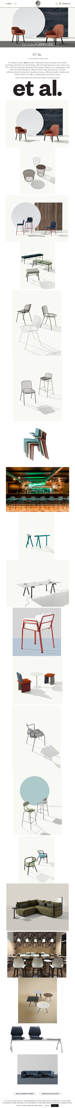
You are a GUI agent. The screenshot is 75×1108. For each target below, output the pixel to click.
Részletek (47, 1105)
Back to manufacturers (24, 1094)
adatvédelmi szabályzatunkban (62, 1103)
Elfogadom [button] (54, 1105)
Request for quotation (50, 1094)
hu (15, 4)
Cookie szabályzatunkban (30, 1105)
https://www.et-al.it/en (51, 78)
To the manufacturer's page (37, 58)
